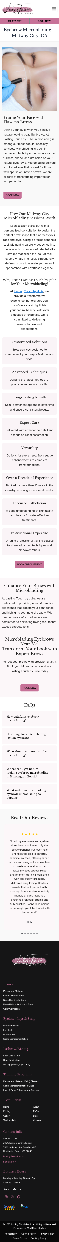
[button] (29, 718)
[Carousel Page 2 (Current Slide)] (25, 933)
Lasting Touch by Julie (28, 291)
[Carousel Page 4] (31, 933)
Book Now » (9, 1161)
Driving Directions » (13, 1156)
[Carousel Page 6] (37, 933)
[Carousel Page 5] (34, 933)
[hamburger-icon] (53, 9)
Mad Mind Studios (36, 1228)
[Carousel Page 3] (28, 933)
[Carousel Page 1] (22, 933)
